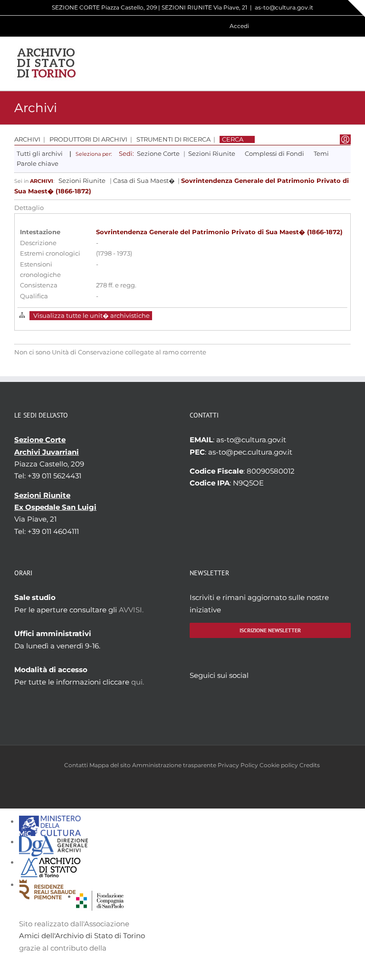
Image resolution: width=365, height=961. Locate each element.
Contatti (76, 765)
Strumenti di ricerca (173, 139)
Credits (309, 765)
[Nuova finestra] (100, 896)
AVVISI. (131, 609)
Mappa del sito (110, 765)
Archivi (27, 139)
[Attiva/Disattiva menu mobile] (347, 63)
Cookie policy (278, 765)
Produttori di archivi (88, 139)
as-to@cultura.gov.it (284, 7)
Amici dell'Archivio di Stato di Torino (82, 935)
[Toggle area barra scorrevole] (356, 8)
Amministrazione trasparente (174, 765)
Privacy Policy (238, 765)
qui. (137, 681)
